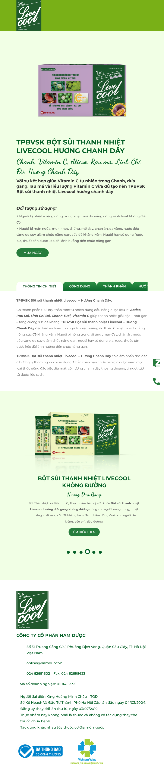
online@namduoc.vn (44, 663)
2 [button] (74, 551)
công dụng (79, 286)
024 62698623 (73, 673)
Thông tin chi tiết (39, 286)
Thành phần (114, 286)
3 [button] (80, 551)
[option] (82, 474)
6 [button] (100, 551)
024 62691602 (38, 673)
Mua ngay (32, 253)
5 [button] (93, 551)
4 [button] (87, 551)
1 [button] (68, 551)
